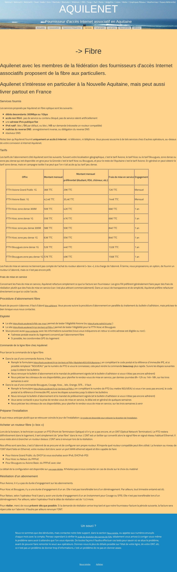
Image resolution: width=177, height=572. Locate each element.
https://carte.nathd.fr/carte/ (100, 323)
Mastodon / (66, 2)
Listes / (118, 2)
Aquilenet (88, 8)
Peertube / (56, 2)
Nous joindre (125, 27)
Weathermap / (153, 2)
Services (88, 27)
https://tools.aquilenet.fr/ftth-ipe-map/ (30, 323)
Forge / (90, 2)
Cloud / (37, 2)
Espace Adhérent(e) (168, 2)
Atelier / (125, 2)
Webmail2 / (18, 2)
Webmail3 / (28, 2)
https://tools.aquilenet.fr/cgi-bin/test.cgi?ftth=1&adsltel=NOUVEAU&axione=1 (67, 362)
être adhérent (51, 305)
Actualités (41, 27)
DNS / (84, 2)
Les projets (100, 27)
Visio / (49, 2)
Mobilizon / (76, 2)
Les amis (112, 27)
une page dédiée (55, 469)
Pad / (96, 2)
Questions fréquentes (72, 27)
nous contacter (31, 331)
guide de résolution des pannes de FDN (95, 536)
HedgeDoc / (110, 2)
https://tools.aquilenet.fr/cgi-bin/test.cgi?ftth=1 (33, 327)
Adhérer (137, 27)
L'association (54, 27)
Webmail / (9, 2)
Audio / (43, 2)
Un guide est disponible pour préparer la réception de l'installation (108, 417)
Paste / (102, 2)
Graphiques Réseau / (137, 2)
